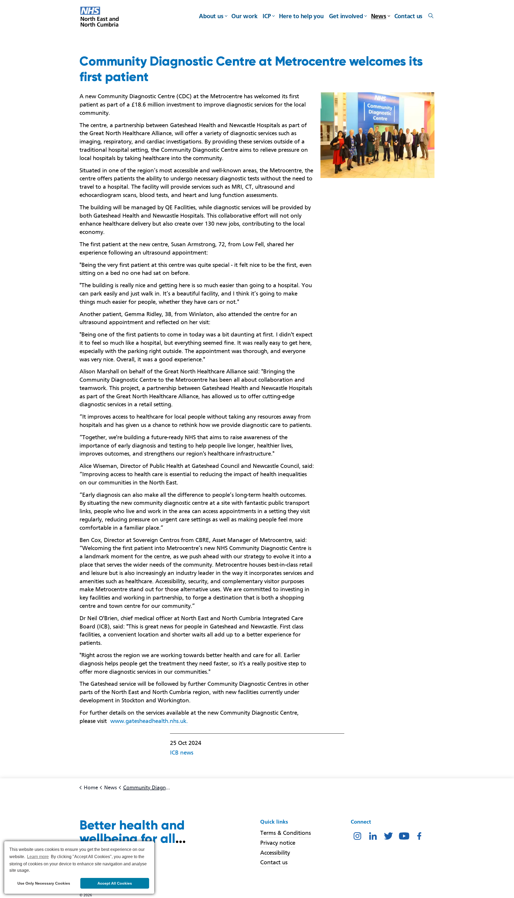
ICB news (181, 752)
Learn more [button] (38, 856)
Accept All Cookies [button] (114, 883)
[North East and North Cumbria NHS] (100, 17)
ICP (267, 16)
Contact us (408, 16)
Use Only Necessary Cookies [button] (43, 883)
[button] (377, 135)
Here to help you (301, 16)
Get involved (346, 16)
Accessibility (275, 852)
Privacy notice (277, 842)
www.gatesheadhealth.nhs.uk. (149, 721)
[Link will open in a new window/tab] (357, 835)
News (378, 16)
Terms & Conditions (285, 832)
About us (211, 16)
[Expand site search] (431, 16)
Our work (244, 16)
